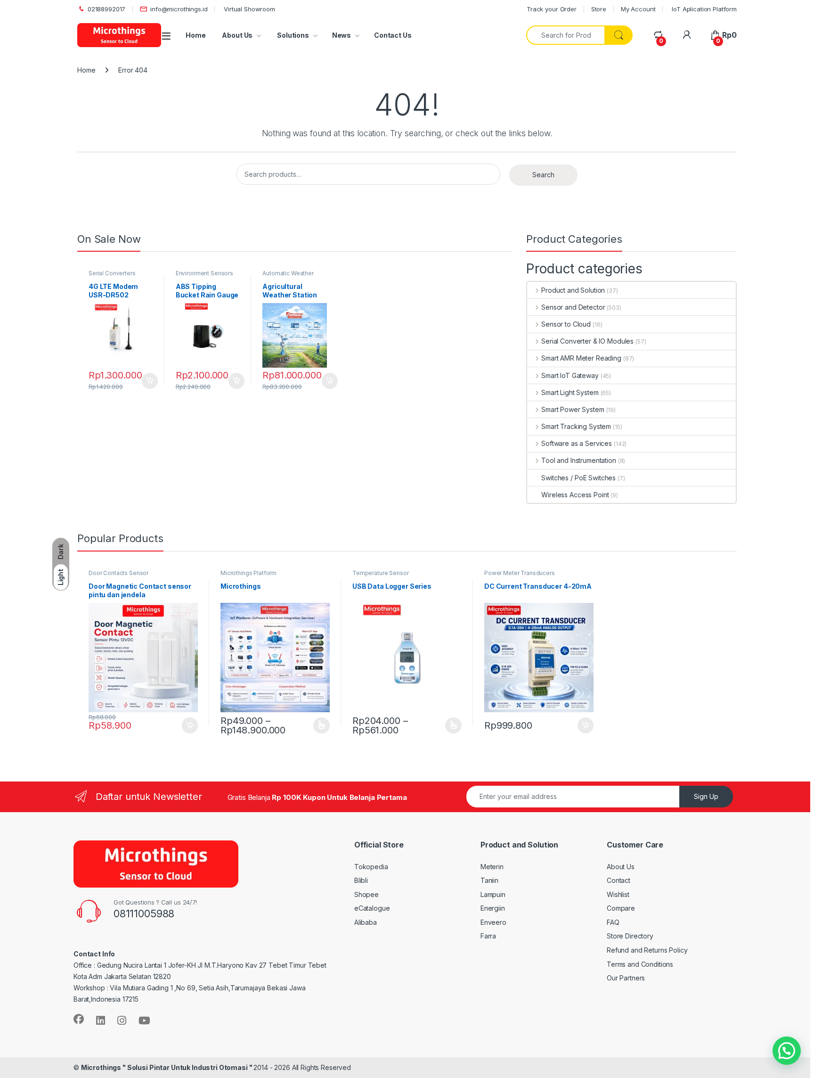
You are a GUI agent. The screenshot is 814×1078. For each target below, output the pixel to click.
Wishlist (618, 894)
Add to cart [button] (150, 381)
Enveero (493, 922)
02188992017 (106, 9)
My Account (638, 9)
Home (195, 35)
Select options (318, 725)
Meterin (492, 867)
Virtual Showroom (248, 9)
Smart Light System (569, 392)
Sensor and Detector (573, 307)
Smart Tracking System (576, 426)
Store (598, 9)
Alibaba (365, 922)
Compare (621, 908)
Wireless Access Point (575, 495)
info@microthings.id (178, 9)
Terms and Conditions (640, 964)
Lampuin (492, 894)
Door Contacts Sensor (118, 572)
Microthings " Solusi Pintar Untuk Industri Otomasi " (167, 1067)
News (341, 35)
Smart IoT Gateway (569, 375)
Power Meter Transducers (519, 572)
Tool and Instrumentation (578, 460)
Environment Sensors (204, 273)
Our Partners (626, 978)
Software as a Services (576, 443)
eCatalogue (372, 908)
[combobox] (565, 35)
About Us (237, 35)
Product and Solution (573, 290)
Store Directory (630, 936)
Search (543, 175)
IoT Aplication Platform (703, 9)
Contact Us (393, 35)
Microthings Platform (248, 572)
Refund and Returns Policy (647, 950)
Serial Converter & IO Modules (587, 341)
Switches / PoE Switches (578, 478)
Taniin (489, 880)
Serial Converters (112, 273)
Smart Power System (572, 409)
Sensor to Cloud (566, 324)
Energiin (492, 908)
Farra (488, 936)
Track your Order (552, 9)
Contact (618, 880)
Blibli (361, 880)
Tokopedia (371, 867)
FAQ (613, 922)
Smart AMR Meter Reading (581, 358)
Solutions (292, 35)
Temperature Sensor (380, 572)
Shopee (366, 894)
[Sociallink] (78, 1019)
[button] (787, 1051)
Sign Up (706, 796)
